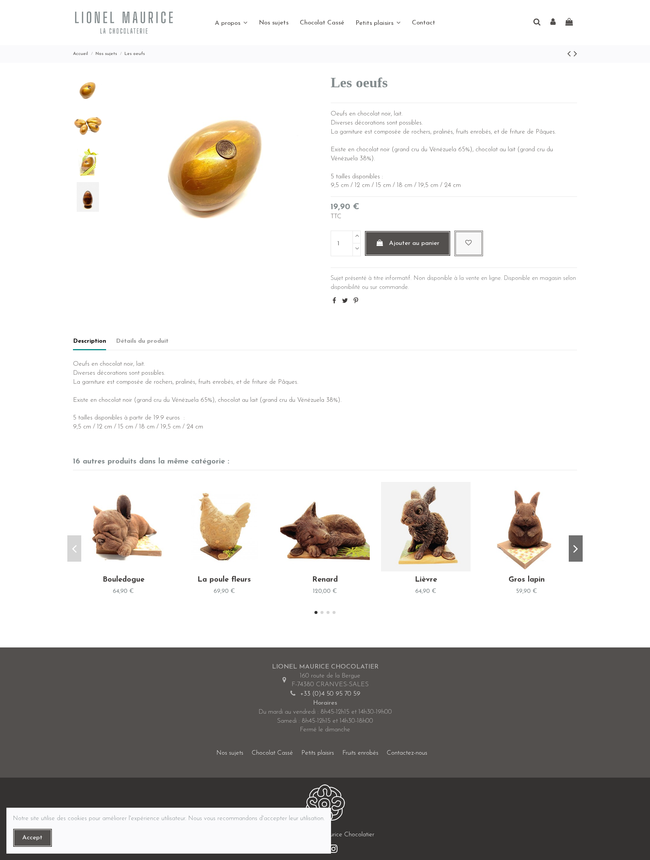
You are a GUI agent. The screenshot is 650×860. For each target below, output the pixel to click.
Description (89, 341)
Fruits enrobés (360, 753)
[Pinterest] (356, 301)
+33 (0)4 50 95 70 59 (330, 694)
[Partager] (334, 301)
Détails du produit (142, 341)
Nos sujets (229, 753)
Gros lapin (527, 579)
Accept (32, 837)
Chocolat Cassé (272, 753)
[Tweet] (345, 301)
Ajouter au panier (414, 243)
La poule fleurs (224, 579)
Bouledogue (123, 579)
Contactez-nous (407, 753)
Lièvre (426, 579)
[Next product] (575, 54)
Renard (325, 579)
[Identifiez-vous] (553, 22)
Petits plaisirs (317, 753)
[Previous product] (570, 54)
